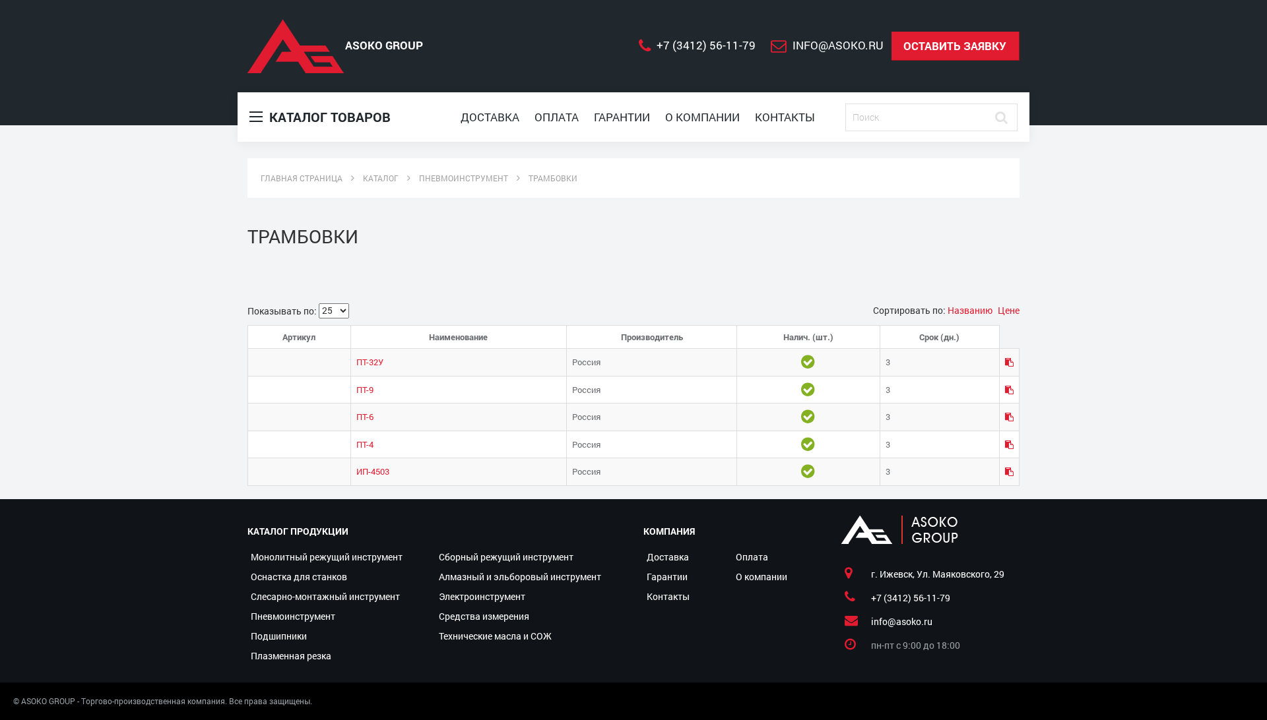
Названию (971, 310)
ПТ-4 (365, 444)
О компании (702, 117)
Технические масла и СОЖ (495, 636)
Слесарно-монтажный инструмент (325, 596)
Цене (1009, 310)
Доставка (490, 117)
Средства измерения (484, 616)
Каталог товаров (328, 116)
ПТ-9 (365, 390)
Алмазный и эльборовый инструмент (520, 576)
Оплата (557, 117)
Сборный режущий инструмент (506, 557)
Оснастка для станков (299, 576)
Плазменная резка (291, 655)
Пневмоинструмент (293, 616)
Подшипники (279, 636)
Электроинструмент (482, 596)
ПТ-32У (369, 362)
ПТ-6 (365, 417)
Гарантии (622, 117)
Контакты (785, 117)
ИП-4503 (372, 471)
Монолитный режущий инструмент (327, 557)
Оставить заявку (954, 45)
